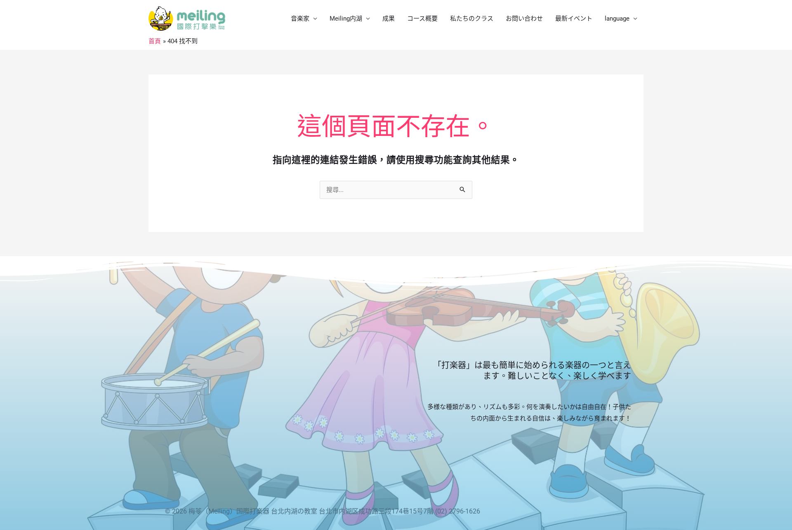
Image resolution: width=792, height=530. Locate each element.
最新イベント (573, 18)
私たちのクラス (471, 18)
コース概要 (422, 18)
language (617, 18)
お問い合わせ (524, 18)
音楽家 (300, 18)
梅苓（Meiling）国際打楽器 (229, 511)
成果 (388, 18)
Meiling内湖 (346, 18)
